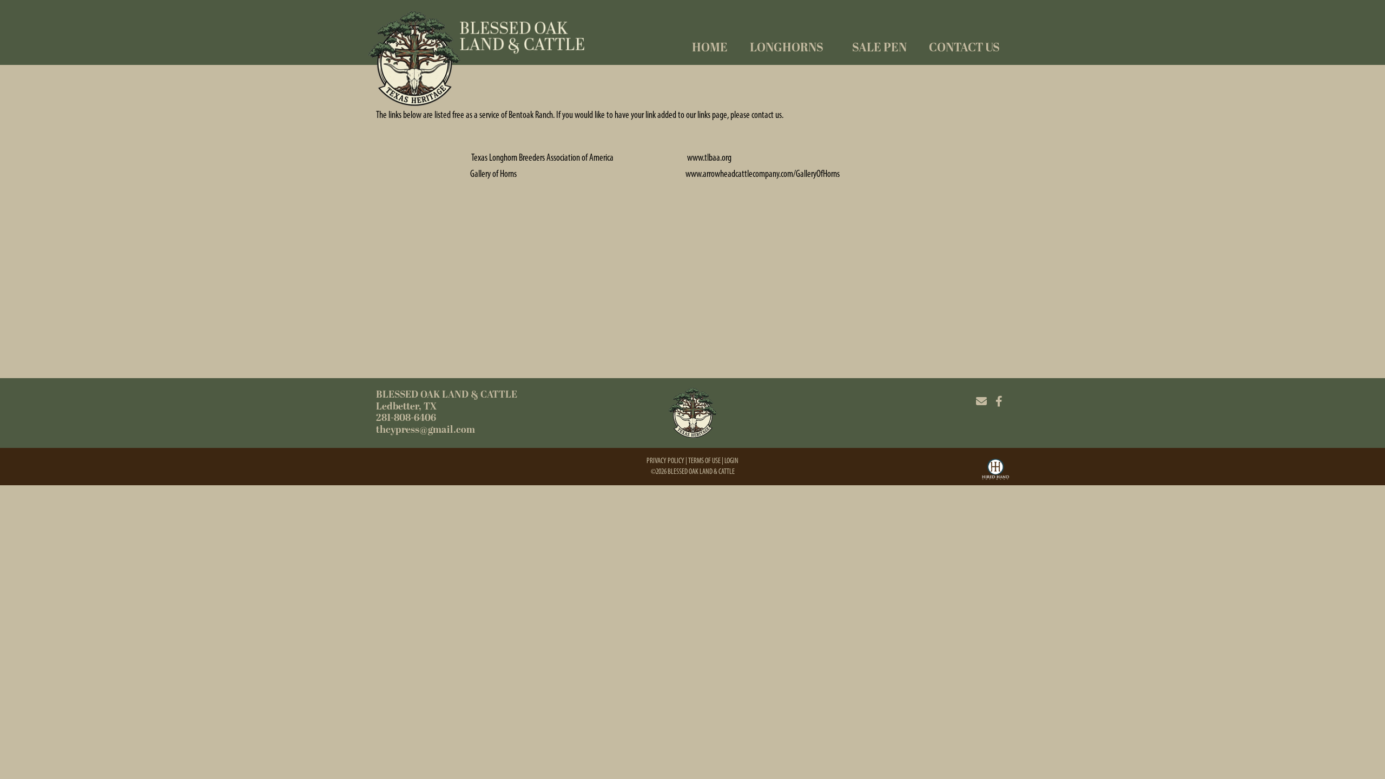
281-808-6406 (406, 418)
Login (731, 460)
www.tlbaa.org (709, 157)
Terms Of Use (704, 460)
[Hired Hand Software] (995, 471)
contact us (766, 115)
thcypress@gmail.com (425, 429)
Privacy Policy (665, 460)
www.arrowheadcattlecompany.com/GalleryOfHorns (762, 174)
